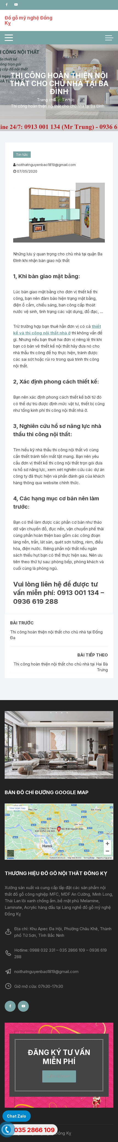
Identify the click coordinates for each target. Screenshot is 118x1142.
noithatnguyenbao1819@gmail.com (46, 164)
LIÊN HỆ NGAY (59, 1076)
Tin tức (22, 154)
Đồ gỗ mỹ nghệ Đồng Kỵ (28, 20)
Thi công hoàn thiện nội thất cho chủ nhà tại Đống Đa (56, 634)
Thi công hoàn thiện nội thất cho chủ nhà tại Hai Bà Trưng (60, 666)
